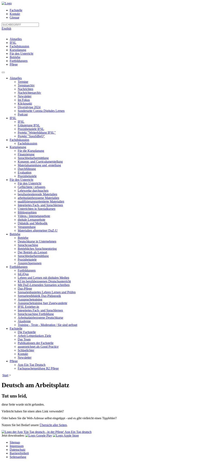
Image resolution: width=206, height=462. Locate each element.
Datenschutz (17, 449)
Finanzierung (26, 154)
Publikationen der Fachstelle (36, 343)
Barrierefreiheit (19, 453)
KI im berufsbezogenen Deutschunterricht (44, 281)
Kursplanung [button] (18, 147)
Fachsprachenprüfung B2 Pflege (38, 368)
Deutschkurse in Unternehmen (37, 241)
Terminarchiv (26, 85)
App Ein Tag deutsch (78, 432)
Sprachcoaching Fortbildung (36, 314)
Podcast (23, 114)
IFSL (13, 42)
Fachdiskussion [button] (19, 140)
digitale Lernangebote (31, 219)
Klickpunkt (25, 103)
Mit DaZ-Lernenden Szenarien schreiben (44, 285)
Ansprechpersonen (29, 263)
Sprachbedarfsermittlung (33, 158)
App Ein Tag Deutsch (31, 364)
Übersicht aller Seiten (53, 425)
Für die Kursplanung (31, 150)
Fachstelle (16, 10)
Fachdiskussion (19, 46)
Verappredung (27, 227)
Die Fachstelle (27, 332)
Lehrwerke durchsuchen (33, 190)
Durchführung (27, 169)
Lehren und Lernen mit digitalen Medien (43, 277)
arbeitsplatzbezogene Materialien (38, 198)
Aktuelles (16, 39)
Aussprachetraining (30, 299)
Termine (23, 81)
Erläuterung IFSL (29, 125)
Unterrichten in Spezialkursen (36, 208)
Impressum (17, 446)
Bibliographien (27, 212)
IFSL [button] (13, 118)
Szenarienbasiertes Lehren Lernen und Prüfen (47, 292)
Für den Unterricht (21, 53)
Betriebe (15, 57)
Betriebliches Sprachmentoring (37, 248)
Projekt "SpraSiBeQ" (31, 136)
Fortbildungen (19, 60)
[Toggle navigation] (3, 72)
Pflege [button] (14, 361)
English (6, 28)
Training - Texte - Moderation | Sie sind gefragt (47, 325)
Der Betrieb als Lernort (32, 252)
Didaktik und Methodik (32, 223)
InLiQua (23, 274)
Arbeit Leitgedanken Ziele (34, 335)
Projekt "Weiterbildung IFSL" (37, 132)
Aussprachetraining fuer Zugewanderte (42, 303)
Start (5, 375)
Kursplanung (18, 50)
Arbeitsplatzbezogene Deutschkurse (40, 317)
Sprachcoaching (28, 245)
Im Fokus (24, 100)
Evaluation (24, 172)
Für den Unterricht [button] (21, 179)
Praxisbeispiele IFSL (31, 129)
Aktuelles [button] (16, 78)
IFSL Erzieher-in (28, 306)
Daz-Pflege (25, 288)
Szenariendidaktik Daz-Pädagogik (39, 296)
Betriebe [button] (15, 234)
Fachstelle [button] (16, 328)
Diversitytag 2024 (29, 107)
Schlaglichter (26, 350)
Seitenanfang (18, 457)
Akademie (24, 321)
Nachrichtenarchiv (29, 92)
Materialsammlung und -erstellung (39, 165)
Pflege (14, 64)
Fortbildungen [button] (19, 266)
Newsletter (24, 96)
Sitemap (15, 442)
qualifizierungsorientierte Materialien (41, 201)
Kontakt (15, 14)
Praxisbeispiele (27, 176)
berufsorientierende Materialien (37, 194)
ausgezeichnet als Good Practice (38, 346)
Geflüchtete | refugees (31, 187)
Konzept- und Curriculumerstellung (40, 161)
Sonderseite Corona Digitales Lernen (41, 110)
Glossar (14, 17)
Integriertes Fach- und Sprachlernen (40, 205)
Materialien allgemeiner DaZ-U (38, 230)
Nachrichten (25, 89)
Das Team (24, 339)
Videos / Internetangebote (34, 216)
